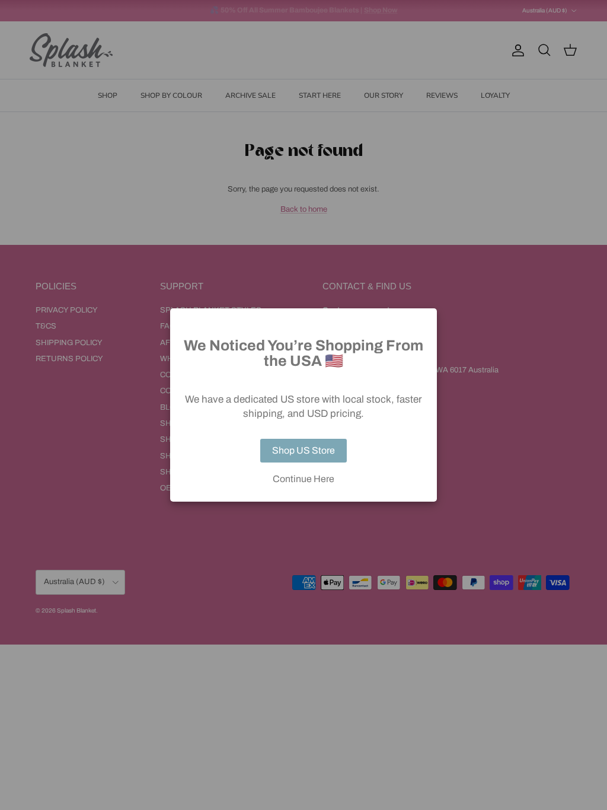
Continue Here (303, 479)
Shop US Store (303, 450)
